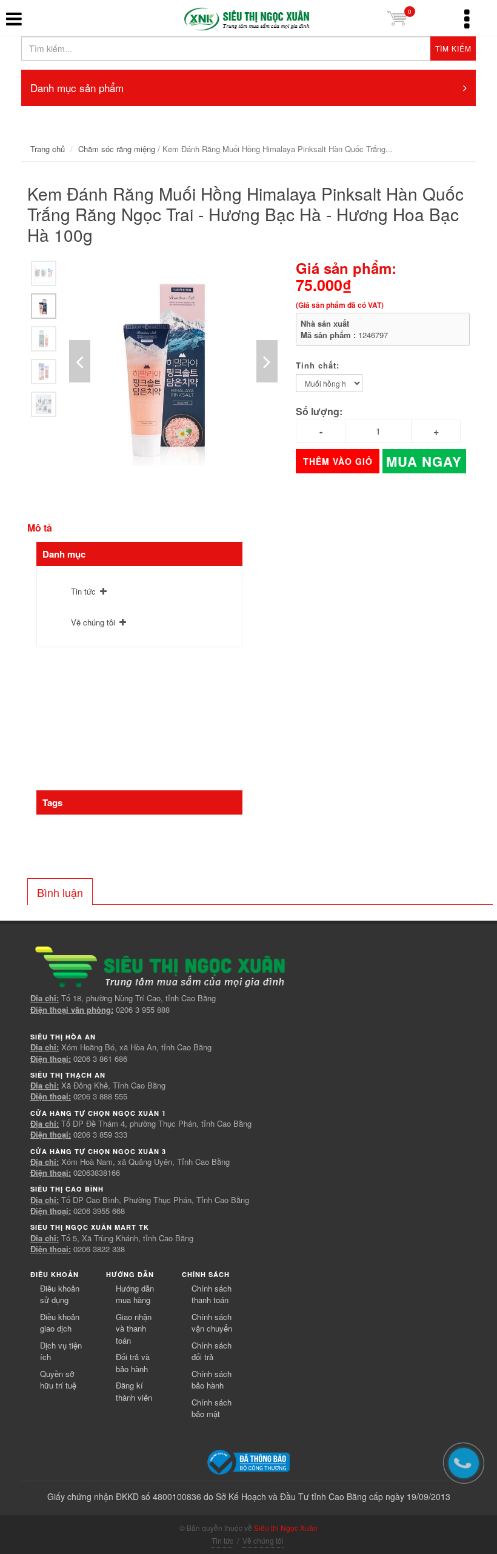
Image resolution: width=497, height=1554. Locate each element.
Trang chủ (47, 149)
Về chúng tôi (93, 622)
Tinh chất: (317, 365)
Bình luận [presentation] (60, 892)
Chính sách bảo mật (212, 1408)
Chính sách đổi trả (212, 1351)
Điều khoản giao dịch (59, 1323)
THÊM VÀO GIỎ (338, 461)
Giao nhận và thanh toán (134, 1328)
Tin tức (83, 591)
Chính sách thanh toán (212, 1294)
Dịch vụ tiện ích (61, 1351)
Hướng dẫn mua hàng (135, 1294)
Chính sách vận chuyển (212, 1323)
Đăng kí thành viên (134, 1391)
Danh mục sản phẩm (77, 87)
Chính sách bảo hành (212, 1380)
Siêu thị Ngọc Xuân (286, 1527)
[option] (43, 273)
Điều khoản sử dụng (59, 1294)
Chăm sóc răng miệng (116, 149)
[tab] (60, 891)
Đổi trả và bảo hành (133, 1363)
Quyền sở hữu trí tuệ (58, 1380)
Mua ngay (424, 461)
